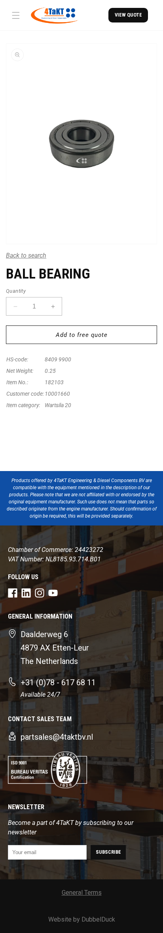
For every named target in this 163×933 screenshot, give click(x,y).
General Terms (82, 892)
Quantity (16, 291)
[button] (16, 15)
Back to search (26, 255)
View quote (128, 15)
